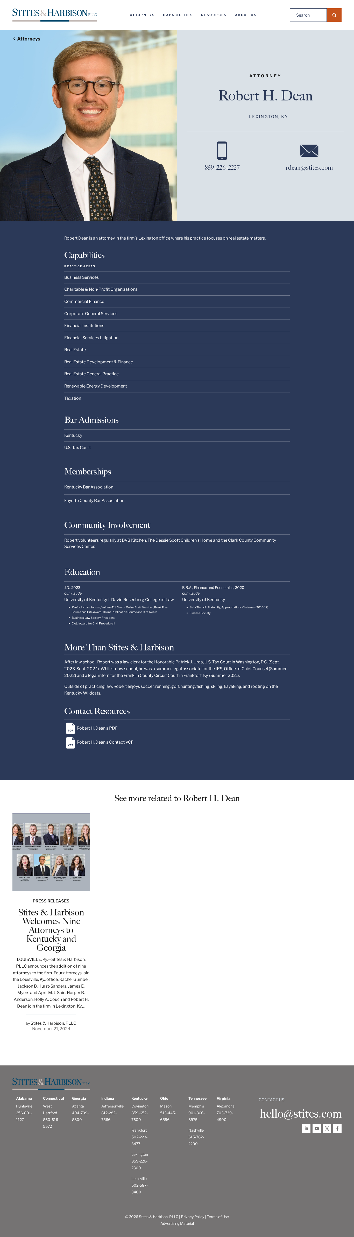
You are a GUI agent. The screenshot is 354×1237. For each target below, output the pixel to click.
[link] (54, 15)
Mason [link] (166, 1106)
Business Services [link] (81, 277)
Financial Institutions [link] (84, 325)
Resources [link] (214, 15)
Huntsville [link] (24, 1106)
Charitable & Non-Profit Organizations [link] (100, 289)
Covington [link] (139, 1106)
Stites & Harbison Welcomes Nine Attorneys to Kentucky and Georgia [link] (51, 930)
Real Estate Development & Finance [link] (98, 361)
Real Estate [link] (75, 349)
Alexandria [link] (226, 1106)
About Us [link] (246, 15)
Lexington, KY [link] (268, 116)
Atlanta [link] (78, 1106)
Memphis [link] (196, 1106)
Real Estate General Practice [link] (91, 373)
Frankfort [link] (139, 1130)
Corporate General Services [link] (90, 313)
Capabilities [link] (178, 15)
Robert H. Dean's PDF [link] (97, 728)
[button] (334, 15)
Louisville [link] (139, 1178)
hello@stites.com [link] (301, 1114)
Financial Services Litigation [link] (91, 337)
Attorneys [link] (142, 15)
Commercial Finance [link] (84, 301)
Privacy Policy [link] (192, 1216)
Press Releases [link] (51, 901)
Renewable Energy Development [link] (95, 386)
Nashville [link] (196, 1130)
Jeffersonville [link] (112, 1106)
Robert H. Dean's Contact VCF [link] (105, 742)
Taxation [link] (72, 398)
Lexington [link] (139, 1154)
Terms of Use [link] (218, 1216)
